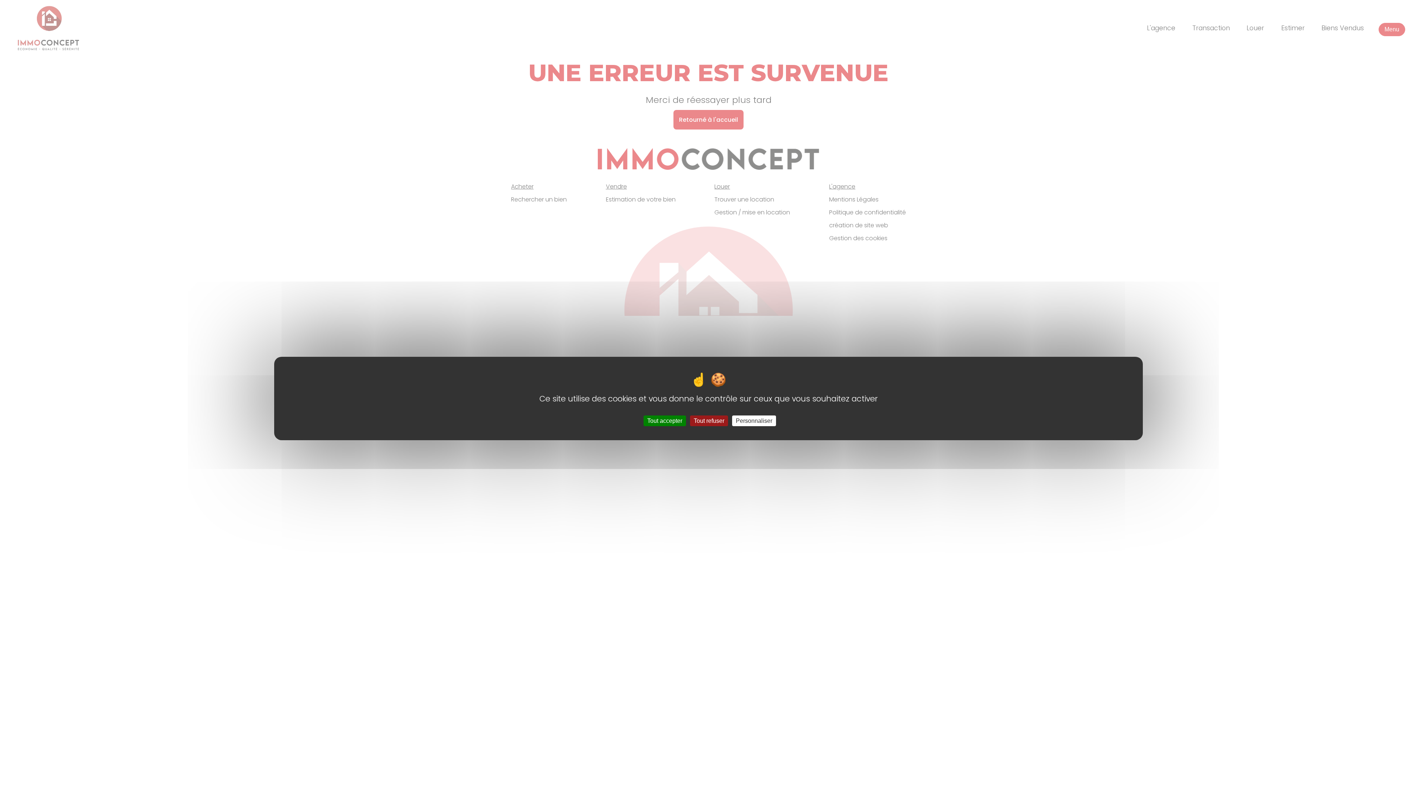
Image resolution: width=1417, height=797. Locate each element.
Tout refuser (709, 421)
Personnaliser (754, 421)
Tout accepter (664, 421)
